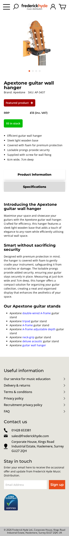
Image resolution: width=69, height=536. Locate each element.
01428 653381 (21, 430)
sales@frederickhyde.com (30, 436)
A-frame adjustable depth (39, 329)
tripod (26, 321)
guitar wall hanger (34, 345)
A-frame (27, 325)
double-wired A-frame (36, 313)
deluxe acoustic (32, 341)
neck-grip (28, 337)
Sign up (57, 485)
